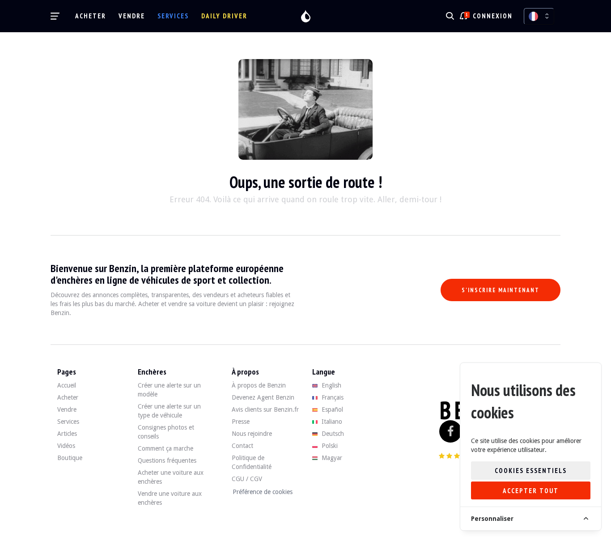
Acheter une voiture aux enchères (171, 477)
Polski (329, 445)
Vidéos (66, 445)
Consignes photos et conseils (166, 432)
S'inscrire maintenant (500, 290)
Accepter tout (531, 490)
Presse (241, 421)
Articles (67, 433)
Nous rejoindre (252, 433)
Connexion (493, 16)
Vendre (132, 16)
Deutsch (332, 433)
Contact (242, 445)
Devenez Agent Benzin (263, 397)
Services (173, 16)
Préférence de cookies (263, 491)
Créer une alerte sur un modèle (169, 390)
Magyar (331, 457)
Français (332, 397)
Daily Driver (224, 16)
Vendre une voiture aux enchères (170, 498)
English (330, 385)
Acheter (90, 16)
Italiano (331, 421)
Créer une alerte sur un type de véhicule (169, 411)
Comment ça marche (165, 448)
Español (331, 409)
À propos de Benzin (259, 385)
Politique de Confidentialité (252, 462)
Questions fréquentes (167, 460)
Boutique (69, 457)
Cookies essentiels (531, 470)
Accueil (66, 385)
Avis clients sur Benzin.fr (265, 409)
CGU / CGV (247, 478)
